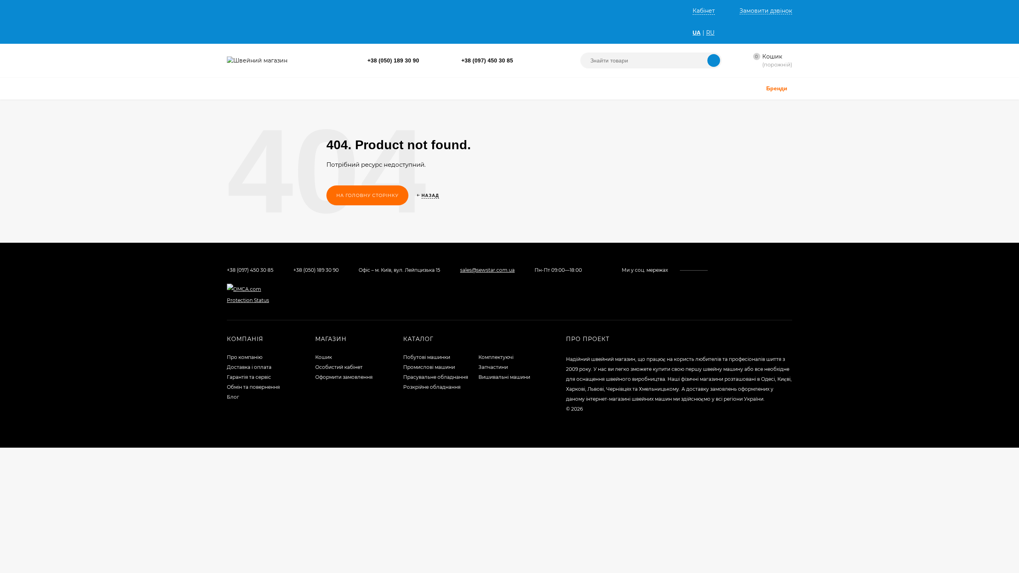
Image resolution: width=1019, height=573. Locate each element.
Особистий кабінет (339, 367)
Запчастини (493, 367)
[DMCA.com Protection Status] (251, 300)
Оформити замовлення (344, 377)
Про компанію (244, 357)
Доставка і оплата (249, 367)
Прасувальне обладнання (435, 377)
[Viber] (538, 61)
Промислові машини (429, 367)
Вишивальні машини (504, 377)
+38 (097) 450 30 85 (487, 60)
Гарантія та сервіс (249, 377)
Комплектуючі (495, 357)
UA (697, 32)
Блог (233, 397)
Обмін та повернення (253, 387)
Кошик (323, 357)
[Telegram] (529, 61)
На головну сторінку (367, 195)
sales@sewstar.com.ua (487, 270)
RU (710, 32)
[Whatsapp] (521, 61)
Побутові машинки (426, 357)
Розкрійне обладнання (432, 387)
